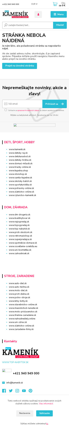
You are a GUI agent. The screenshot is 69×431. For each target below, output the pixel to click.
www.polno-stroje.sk (19, 297)
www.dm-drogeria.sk (19, 214)
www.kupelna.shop (18, 170)
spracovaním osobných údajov (28, 110)
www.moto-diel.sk (18, 290)
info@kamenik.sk (14, 382)
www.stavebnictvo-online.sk (23, 304)
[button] (34, 259)
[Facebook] (5, 391)
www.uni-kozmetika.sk (20, 249)
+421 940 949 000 (10, 4)
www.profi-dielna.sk (19, 294)
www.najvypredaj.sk (19, 221)
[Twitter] (12, 391)
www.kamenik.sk (17, 149)
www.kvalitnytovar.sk (19, 218)
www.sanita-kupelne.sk (20, 177)
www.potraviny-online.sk (21, 188)
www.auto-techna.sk (19, 286)
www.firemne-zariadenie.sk (22, 315)
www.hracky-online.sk (20, 167)
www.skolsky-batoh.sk (20, 181)
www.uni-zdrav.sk (18, 322)
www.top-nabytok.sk (19, 228)
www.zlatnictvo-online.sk (21, 191)
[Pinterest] (30, 391)
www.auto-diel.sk (17, 283)
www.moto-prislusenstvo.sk (23, 311)
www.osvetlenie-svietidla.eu (23, 246)
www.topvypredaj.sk (19, 225)
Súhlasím (44, 413)
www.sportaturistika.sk (20, 184)
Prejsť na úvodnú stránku (19, 65)
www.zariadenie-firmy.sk (21, 329)
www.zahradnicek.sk (19, 253)
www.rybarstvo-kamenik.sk (22, 195)
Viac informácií (46, 403)
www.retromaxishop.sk (20, 235)
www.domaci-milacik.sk (20, 163)
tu (47, 423)
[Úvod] (15, 14)
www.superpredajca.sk (20, 239)
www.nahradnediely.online (22, 318)
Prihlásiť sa (52, 104)
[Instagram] (18, 391)
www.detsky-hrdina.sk (20, 160)
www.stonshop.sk (18, 174)
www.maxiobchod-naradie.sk (23, 308)
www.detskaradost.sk (19, 156)
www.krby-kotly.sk (18, 301)
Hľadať (60, 25)
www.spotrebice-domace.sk (23, 242)
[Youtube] (25, 391)
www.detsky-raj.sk (18, 152)
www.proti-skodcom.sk (20, 232)
